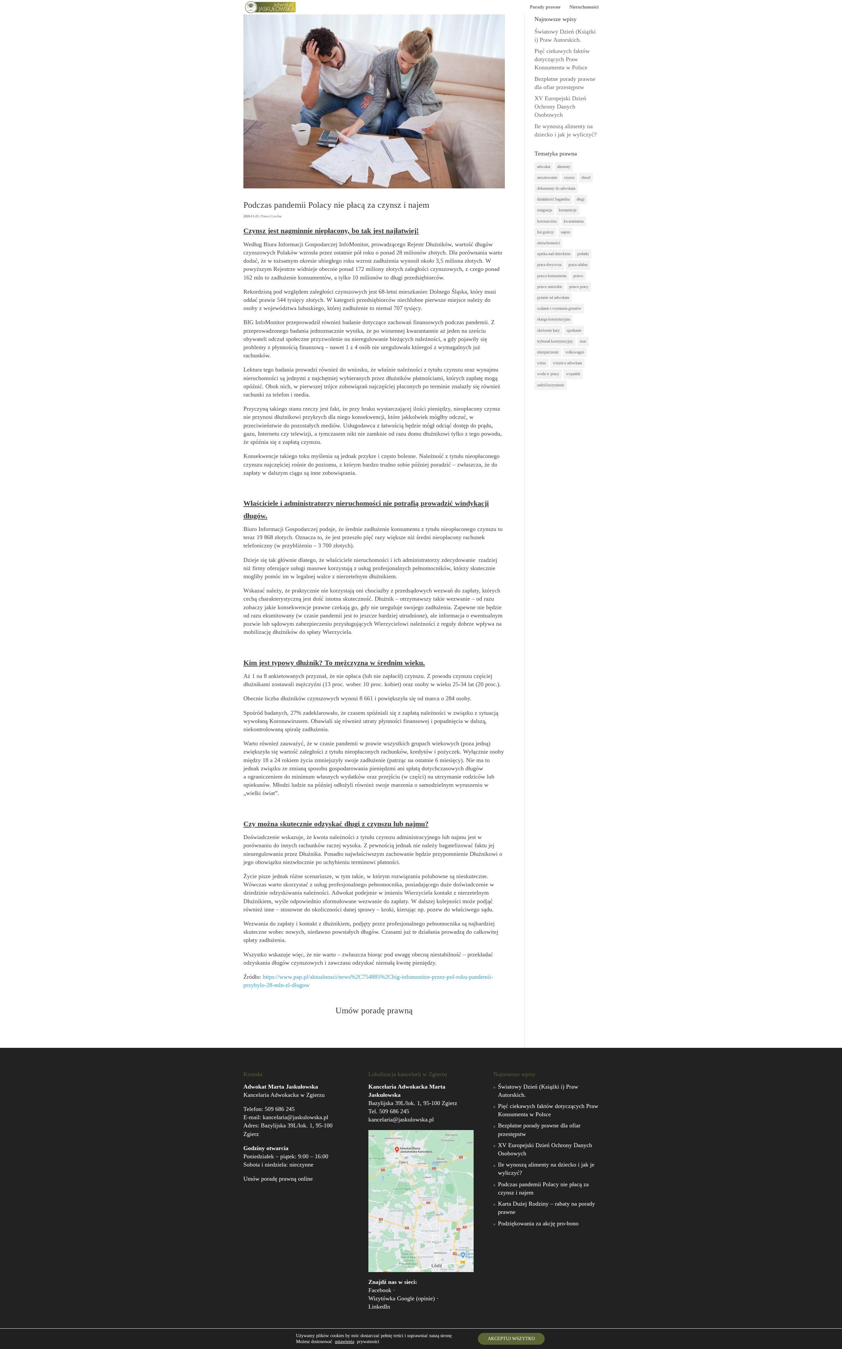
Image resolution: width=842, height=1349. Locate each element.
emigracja (544, 210)
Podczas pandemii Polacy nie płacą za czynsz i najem (336, 205)
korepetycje (568, 210)
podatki (583, 254)
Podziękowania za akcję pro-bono (538, 1223)
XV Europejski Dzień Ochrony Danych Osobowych (560, 106)
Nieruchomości (584, 7)
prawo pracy (578, 286)
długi (580, 199)
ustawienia (344, 1341)
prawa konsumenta (551, 276)
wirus (541, 363)
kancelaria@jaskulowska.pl (295, 1117)
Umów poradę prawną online (278, 1178)
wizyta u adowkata (567, 363)
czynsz (569, 177)
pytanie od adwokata (553, 297)
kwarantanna (573, 221)
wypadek (573, 374)
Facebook (379, 1290)
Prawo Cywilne (271, 216)
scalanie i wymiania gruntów (559, 308)
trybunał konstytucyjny (555, 341)
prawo (578, 276)
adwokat (543, 166)
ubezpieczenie (547, 352)
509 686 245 (280, 1109)
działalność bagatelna (553, 199)
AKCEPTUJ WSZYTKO (511, 1338)
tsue (583, 341)
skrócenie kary (548, 330)
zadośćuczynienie (550, 385)
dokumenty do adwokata (556, 188)
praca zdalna (577, 264)
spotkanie (574, 330)
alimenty (563, 166)
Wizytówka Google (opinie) (401, 1298)
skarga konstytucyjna (553, 319)
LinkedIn (379, 1306)
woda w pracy (548, 374)
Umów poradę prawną (374, 1010)
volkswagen (574, 352)
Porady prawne (545, 7)
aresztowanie (547, 177)
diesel (586, 177)
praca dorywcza (549, 264)
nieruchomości (548, 243)
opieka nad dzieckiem (553, 254)
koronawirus (547, 221)
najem (565, 232)
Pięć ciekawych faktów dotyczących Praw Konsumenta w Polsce (562, 59)
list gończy (545, 232)
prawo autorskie (549, 286)
